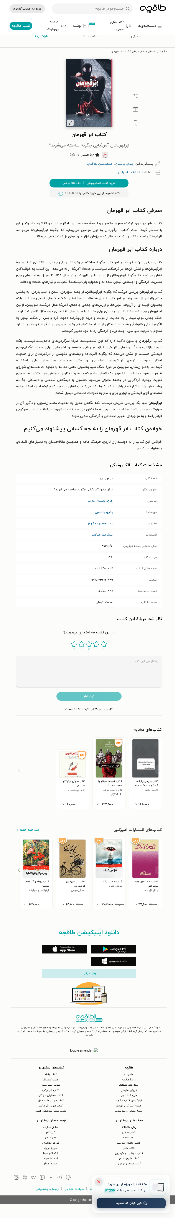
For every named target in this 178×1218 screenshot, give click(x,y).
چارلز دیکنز (51, 1137)
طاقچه (163, 51)
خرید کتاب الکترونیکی (89, 183)
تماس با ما (129, 1074)
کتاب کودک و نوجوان (129, 1163)
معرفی (135, 36)
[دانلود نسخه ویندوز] (113, 961)
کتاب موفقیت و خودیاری (129, 1153)
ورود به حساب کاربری (27, 9)
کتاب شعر (129, 1148)
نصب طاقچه (21, 25)
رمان (134, 51)
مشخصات (90, 36)
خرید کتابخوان (129, 1095)
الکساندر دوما (50, 1153)
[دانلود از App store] (64, 949)
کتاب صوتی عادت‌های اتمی (50, 1111)
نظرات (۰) (42, 36)
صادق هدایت (50, 1127)
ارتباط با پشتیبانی (47, 1189)
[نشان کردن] (135, 123)
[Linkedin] (42, 1178)
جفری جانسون (104, 512)
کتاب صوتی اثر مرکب (51, 1106)
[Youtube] (51, 1178)
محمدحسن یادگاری (100, 523)
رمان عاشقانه (129, 1127)
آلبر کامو (51, 1132)
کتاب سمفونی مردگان (50, 1095)
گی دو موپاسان (50, 1143)
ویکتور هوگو (51, 1163)
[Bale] (68, 1178)
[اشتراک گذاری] (135, 95)
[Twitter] (33, 1178)
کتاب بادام (50, 1074)
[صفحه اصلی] (153, 9)
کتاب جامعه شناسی (128, 1143)
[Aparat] (25, 1178)
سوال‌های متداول (128, 1085)
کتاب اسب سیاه (50, 1085)
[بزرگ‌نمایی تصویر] (70, 123)
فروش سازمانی (129, 1090)
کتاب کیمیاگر (50, 1080)
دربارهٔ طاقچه (129, 1080)
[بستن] (99, 1182)
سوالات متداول (74, 1189)
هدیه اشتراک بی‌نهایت (128, 1106)
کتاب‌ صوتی (128, 1132)
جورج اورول (50, 1148)
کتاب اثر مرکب (50, 1090)
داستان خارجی (96, 501)
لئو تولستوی (50, 1158)
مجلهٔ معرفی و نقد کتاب (129, 1111)
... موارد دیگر (89, 973)
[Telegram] (59, 1178)
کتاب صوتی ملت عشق (50, 1100)
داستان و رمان (148, 51)
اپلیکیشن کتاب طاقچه (129, 1100)
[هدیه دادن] (135, 109)
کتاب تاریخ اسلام (128, 1158)
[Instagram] (16, 1178)
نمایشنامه (128, 1137)
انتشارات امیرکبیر (102, 535)
